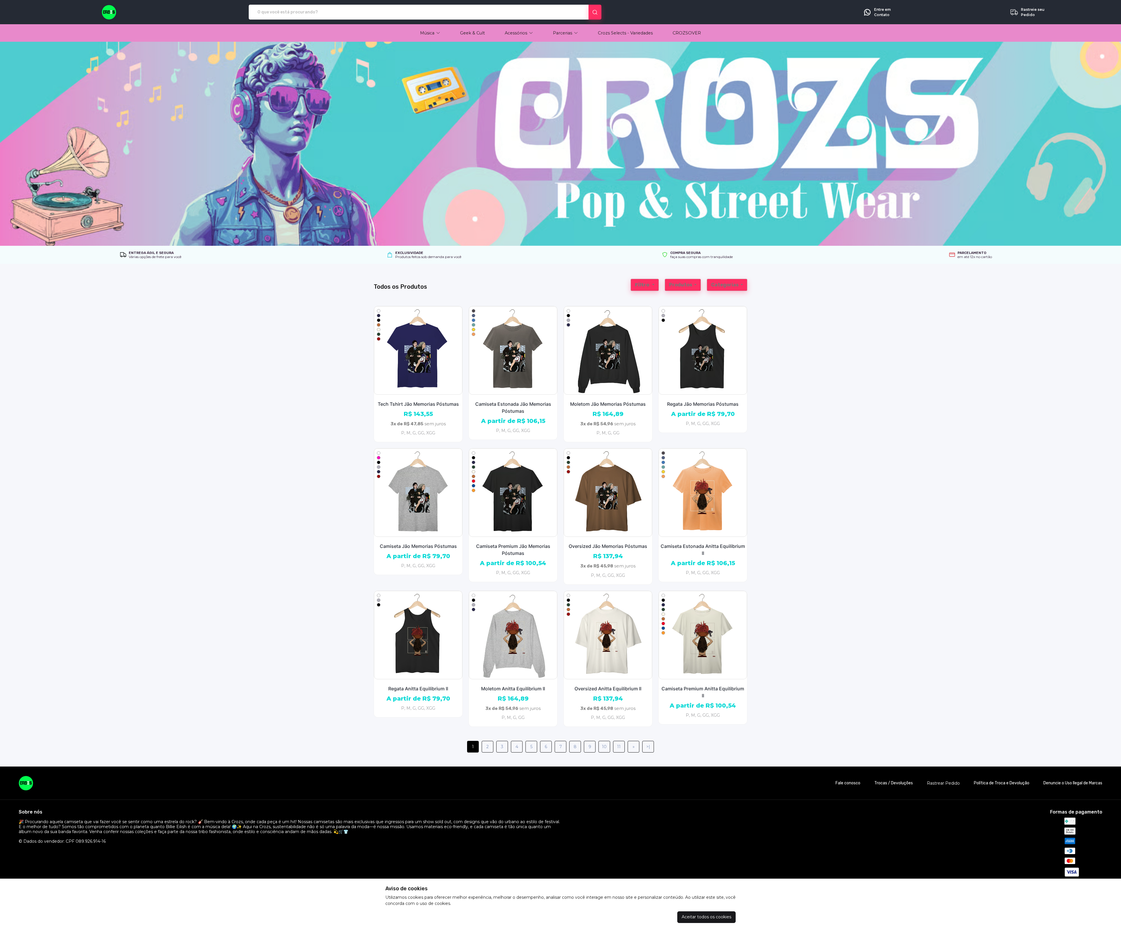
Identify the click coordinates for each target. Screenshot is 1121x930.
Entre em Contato (882, 12)
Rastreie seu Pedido (1033, 12)
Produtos (681, 285)
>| (648, 746)
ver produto (418, 350)
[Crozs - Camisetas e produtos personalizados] (109, 12)
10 (604, 746)
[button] (430, 33)
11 (619, 746)
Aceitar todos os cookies (706, 916)
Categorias (725, 285)
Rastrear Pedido (943, 783)
